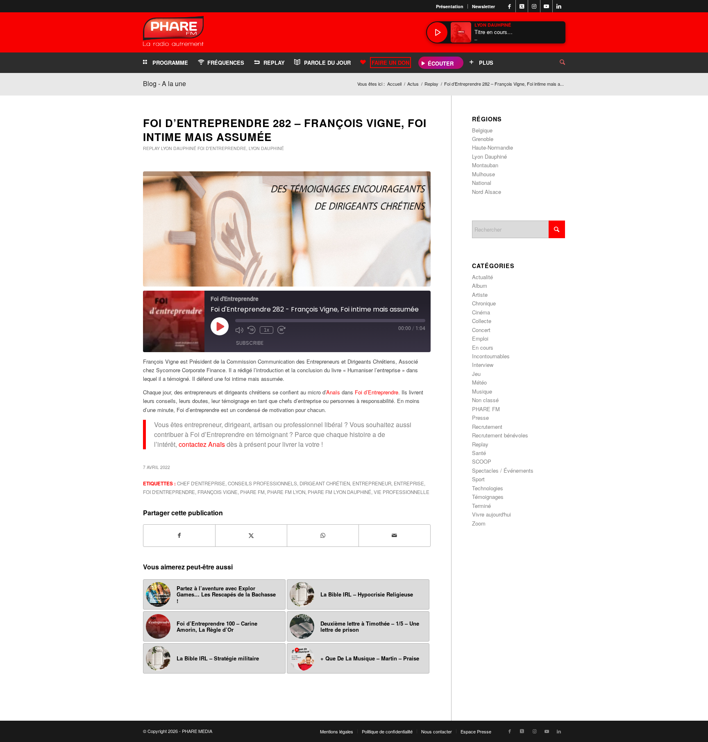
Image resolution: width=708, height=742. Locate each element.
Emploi (480, 338)
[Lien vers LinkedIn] (559, 6)
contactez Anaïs (203, 444)
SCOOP (481, 461)
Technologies (487, 488)
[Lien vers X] (522, 6)
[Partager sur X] (251, 535)
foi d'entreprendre (169, 492)
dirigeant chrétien (325, 483)
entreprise (409, 483)
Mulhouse (483, 174)
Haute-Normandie (492, 147)
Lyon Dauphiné (178, 148)
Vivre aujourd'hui (491, 514)
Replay (151, 148)
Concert (481, 330)
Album (479, 285)
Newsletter (483, 6)
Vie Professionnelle (401, 492)
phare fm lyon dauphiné (339, 492)
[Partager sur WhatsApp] (323, 535)
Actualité (482, 277)
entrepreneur (371, 483)
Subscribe (249, 342)
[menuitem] (450, 6)
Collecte (481, 321)
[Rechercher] (556, 62)
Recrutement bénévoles (500, 435)
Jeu (476, 374)
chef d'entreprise (201, 483)
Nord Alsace (486, 192)
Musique (482, 391)
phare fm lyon (286, 492)
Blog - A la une (164, 83)
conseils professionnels (262, 483)
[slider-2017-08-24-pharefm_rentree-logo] (173, 33)
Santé (479, 453)
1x (266, 330)
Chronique (484, 303)
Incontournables (491, 356)
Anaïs (333, 392)
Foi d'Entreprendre (221, 148)
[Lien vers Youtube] (546, 6)
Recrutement (487, 426)
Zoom (479, 523)
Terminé (481, 506)
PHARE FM (252, 492)
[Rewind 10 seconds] (251, 330)
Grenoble (482, 139)
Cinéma (481, 312)
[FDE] (287, 229)
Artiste (480, 294)
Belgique (482, 130)
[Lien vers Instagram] (534, 6)
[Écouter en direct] (437, 32)
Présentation (449, 6)
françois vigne (217, 492)
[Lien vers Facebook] (509, 6)
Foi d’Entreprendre (376, 392)
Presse (480, 417)
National (481, 183)
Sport (478, 479)
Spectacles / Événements (502, 470)
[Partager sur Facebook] (179, 535)
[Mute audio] (239, 330)
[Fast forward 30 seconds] (281, 330)
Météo (479, 382)
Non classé (485, 400)
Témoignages (488, 497)
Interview (482, 365)
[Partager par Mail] (394, 535)
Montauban (485, 165)
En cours (482, 347)
